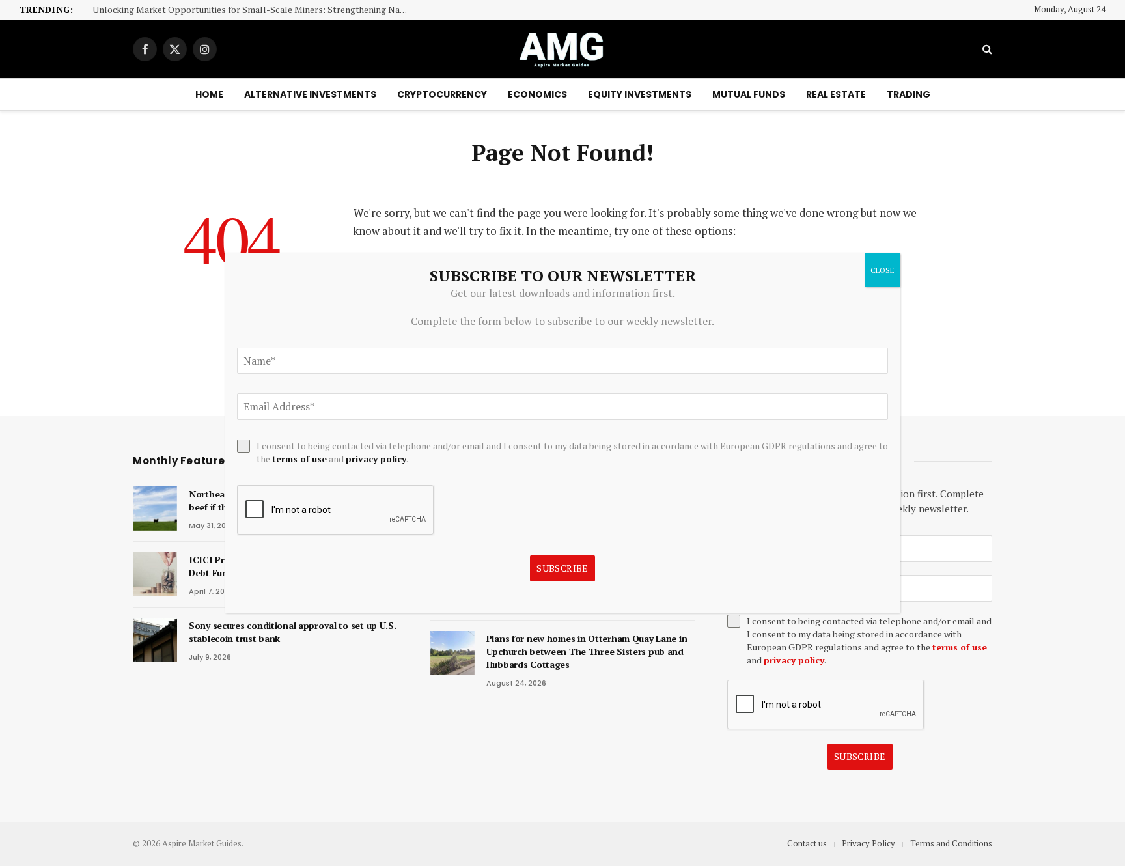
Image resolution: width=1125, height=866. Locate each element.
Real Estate (836, 94)
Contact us (807, 843)
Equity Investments (639, 94)
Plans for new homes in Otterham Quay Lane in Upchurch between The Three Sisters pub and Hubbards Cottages (587, 651)
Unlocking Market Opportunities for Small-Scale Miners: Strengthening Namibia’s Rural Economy (255, 10)
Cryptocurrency (442, 94)
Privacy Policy (868, 843)
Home (209, 94)
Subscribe (860, 756)
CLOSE (882, 270)
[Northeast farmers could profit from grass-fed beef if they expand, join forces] (155, 508)
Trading (908, 94)
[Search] (986, 49)
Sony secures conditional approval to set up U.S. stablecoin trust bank (292, 632)
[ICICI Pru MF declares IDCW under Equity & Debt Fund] (155, 574)
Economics (537, 94)
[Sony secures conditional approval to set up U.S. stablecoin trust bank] (155, 640)
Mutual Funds (748, 94)
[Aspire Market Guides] (562, 49)
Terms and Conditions (951, 843)
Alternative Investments (310, 94)
